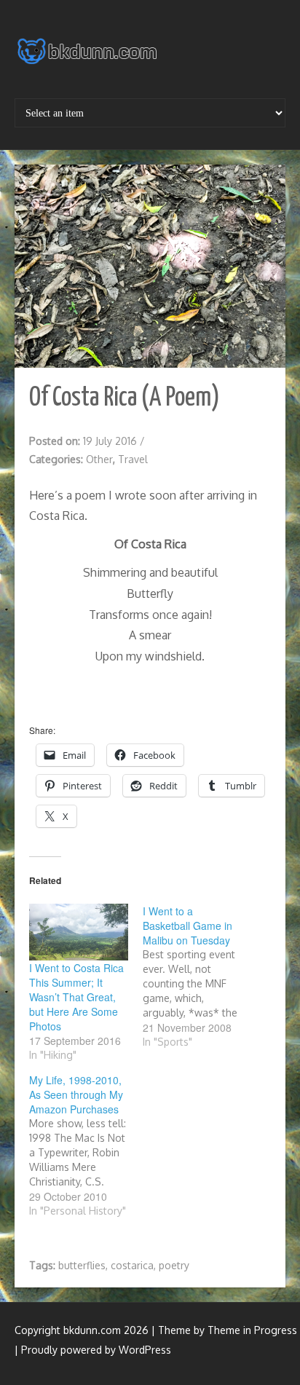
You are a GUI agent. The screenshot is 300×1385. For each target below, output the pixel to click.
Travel (133, 459)
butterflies (82, 1265)
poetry (174, 1265)
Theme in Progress (252, 1330)
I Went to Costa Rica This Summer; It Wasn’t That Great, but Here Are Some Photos (76, 996)
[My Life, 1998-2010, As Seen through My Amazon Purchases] (86, 1145)
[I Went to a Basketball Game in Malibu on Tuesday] (199, 976)
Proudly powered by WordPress (96, 1349)
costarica (132, 1265)
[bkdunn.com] (89, 55)
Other (99, 459)
